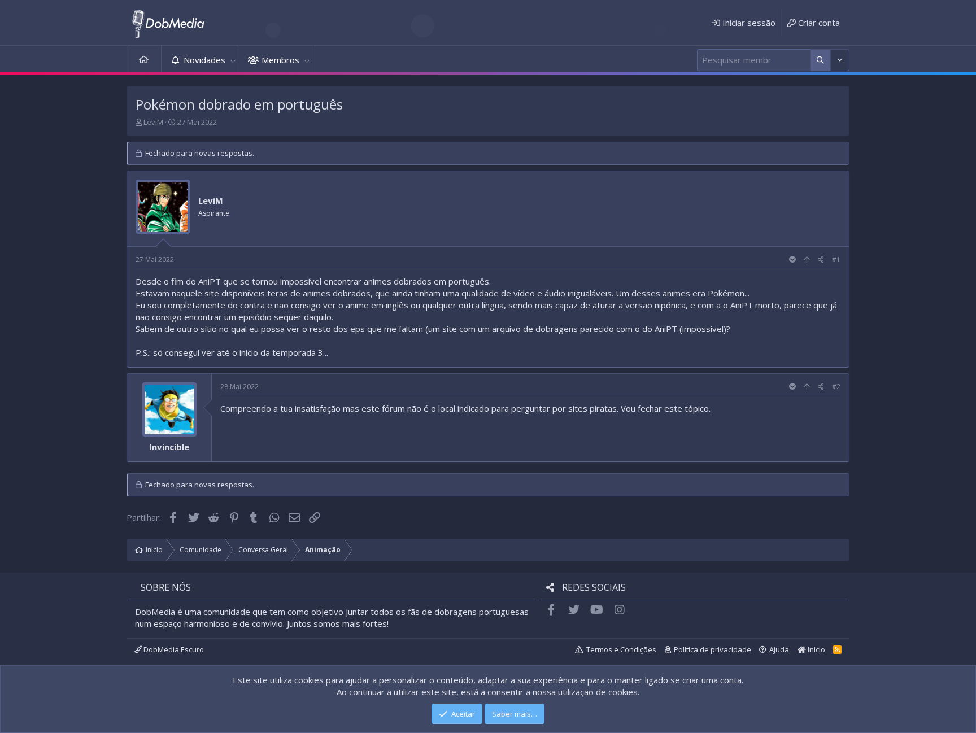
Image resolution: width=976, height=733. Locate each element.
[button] (232, 60)
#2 (836, 386)
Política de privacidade (712, 649)
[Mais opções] (820, 60)
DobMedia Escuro (173, 649)
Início (144, 60)
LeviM (153, 122)
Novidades (204, 60)
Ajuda (779, 649)
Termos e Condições (621, 649)
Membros (280, 60)
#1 (836, 259)
